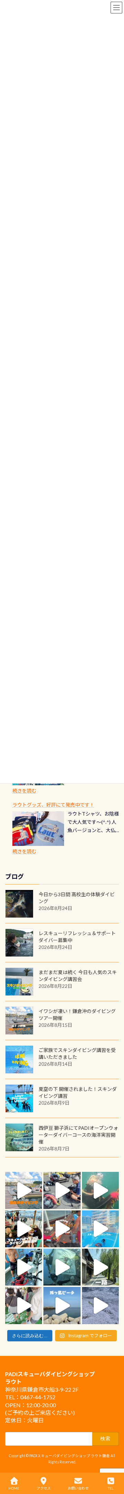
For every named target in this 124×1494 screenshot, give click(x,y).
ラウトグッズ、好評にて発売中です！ (53, 805)
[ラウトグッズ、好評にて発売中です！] (38, 828)
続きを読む (24, 791)
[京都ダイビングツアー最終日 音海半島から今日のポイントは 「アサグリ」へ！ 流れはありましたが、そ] (23, 1267)
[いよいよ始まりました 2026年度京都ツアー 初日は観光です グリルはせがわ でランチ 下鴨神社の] (23, 1305)
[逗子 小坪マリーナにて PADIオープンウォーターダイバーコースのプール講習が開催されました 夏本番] (100, 1228)
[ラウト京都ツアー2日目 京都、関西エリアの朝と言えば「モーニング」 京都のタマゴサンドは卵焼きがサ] (100, 1267)
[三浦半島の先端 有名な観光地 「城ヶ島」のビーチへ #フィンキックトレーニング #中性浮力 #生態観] (61, 1305)
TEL (110, 1488)
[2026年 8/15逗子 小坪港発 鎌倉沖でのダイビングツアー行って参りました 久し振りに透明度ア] (23, 1190)
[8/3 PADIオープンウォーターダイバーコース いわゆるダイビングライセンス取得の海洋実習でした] (61, 1190)
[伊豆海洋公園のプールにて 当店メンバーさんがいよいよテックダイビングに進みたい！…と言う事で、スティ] (61, 1228)
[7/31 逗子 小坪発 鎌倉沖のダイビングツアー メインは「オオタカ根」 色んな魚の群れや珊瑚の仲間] (100, 1190)
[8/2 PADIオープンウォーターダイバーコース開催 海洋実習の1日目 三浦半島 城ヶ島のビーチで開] (23, 1228)
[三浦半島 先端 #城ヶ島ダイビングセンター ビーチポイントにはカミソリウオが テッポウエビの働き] (100, 1305)
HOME (14, 1488)
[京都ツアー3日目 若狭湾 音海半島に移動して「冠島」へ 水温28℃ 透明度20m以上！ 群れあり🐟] (61, 1267)
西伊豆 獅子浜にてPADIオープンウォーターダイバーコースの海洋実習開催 (78, 1135)
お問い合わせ (78, 1488)
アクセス (44, 1488)
